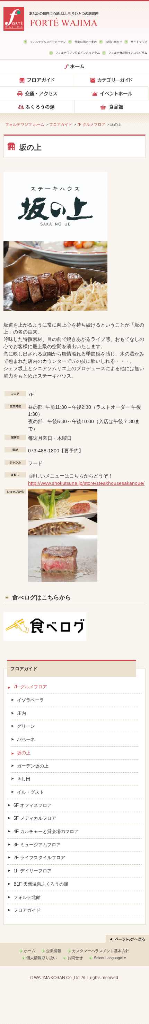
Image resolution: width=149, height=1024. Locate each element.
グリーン (26, 726)
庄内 (21, 713)
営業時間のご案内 (85, 42)
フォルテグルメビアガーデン (48, 42)
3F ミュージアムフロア (37, 844)
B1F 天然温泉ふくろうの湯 (41, 884)
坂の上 (23, 752)
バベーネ (26, 739)
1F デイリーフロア (33, 871)
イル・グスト (30, 792)
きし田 (23, 779)
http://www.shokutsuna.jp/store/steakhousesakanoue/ (86, 483)
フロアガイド (60, 124)
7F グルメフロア (91, 124)
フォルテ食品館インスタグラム (127, 52)
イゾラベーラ (30, 700)
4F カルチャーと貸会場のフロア (46, 831)
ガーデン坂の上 (33, 766)
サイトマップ (139, 42)
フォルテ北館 (27, 897)
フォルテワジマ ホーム (24, 124)
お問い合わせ (113, 42)
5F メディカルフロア (35, 818)
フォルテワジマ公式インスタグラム (77, 52)
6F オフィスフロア (33, 805)
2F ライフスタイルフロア (39, 857)
